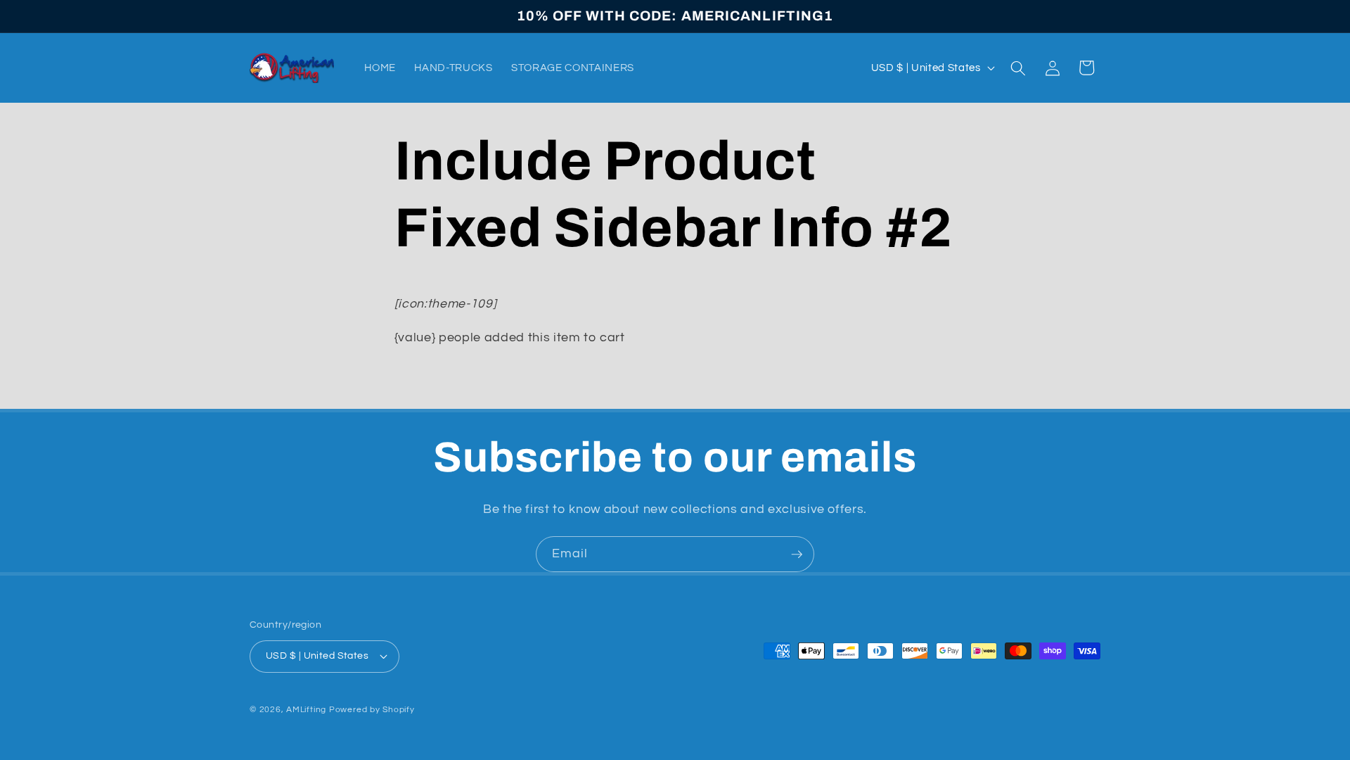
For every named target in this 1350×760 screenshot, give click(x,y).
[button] (1018, 67)
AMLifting (306, 709)
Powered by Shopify (372, 709)
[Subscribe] (797, 554)
